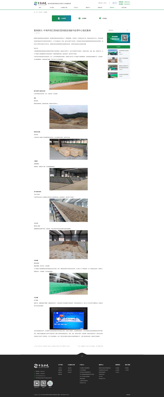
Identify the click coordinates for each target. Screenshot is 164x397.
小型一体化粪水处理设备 (85, 376)
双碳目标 (100, 7)
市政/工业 (70, 370)
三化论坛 (117, 372)
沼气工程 (100, 376)
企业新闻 (45, 12)
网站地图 (128, 394)
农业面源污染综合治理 (103, 370)
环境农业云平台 (83, 382)
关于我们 (52, 7)
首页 (40, 7)
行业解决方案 (64, 7)
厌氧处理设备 (82, 378)
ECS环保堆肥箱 (83, 370)
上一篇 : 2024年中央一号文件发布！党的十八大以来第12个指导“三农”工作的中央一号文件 (52, 346)
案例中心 (88, 7)
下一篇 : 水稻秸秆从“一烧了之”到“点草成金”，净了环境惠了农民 (90, 346)
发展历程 (60, 370)
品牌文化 (60, 372)
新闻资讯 (112, 7)
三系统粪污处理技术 (84, 380)
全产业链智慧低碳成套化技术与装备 (87, 374)
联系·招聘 (124, 7)
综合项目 (69, 372)
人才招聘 (127, 370)
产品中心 (76, 7)
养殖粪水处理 (101, 374)
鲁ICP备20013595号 (65, 394)
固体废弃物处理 (102, 372)
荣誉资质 (60, 374)
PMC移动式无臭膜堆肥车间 (85, 372)
